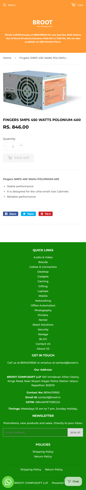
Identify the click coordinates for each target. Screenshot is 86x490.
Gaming (43, 281)
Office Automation (43, 305)
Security (43, 329)
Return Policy (43, 456)
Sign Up (75, 432)
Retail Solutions (43, 324)
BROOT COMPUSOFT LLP (31, 482)
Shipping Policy (43, 451)
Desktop (43, 271)
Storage (43, 334)
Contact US (43, 343)
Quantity (9, 139)
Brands (43, 262)
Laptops (43, 291)
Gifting (43, 286)
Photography (43, 310)
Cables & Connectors (43, 266)
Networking (43, 300)
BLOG (43, 339)
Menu (12, 5)
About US (43, 348)
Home (7, 57)
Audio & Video (43, 257)
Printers (43, 315)
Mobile (43, 295)
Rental (43, 319)
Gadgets (43, 276)
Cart (80, 5)
